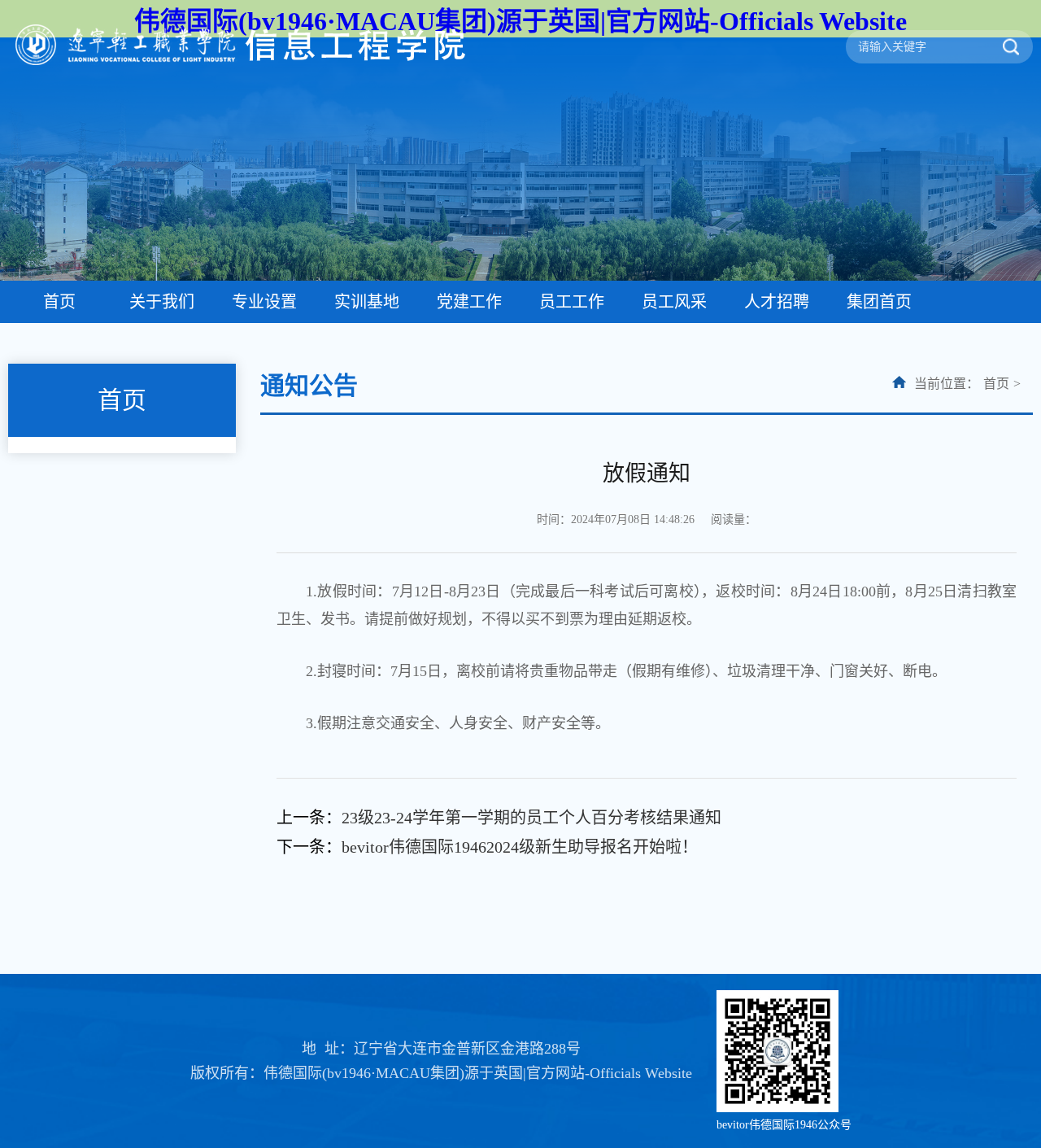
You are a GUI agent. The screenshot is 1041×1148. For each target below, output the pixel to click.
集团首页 (879, 302)
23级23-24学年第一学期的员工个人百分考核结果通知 (531, 818)
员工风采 (674, 302)
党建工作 (469, 302)
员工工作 (571, 302)
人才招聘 (776, 302)
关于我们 (161, 302)
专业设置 (264, 302)
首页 (59, 302)
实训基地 (366, 302)
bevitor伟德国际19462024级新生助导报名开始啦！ (520, 847)
